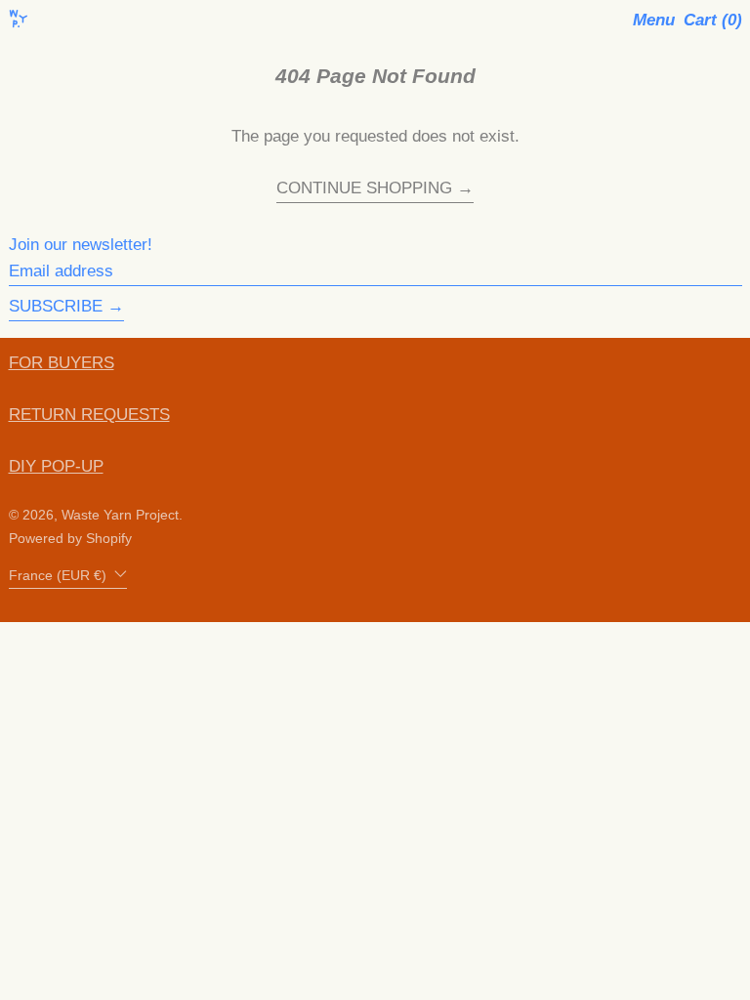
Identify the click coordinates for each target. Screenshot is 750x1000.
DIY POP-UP (56, 466)
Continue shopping (364, 188)
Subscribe (56, 306)
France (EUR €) (59, 575)
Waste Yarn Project (120, 515)
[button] (713, 20)
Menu (654, 20)
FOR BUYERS (61, 363)
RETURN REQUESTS (89, 414)
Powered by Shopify (70, 538)
